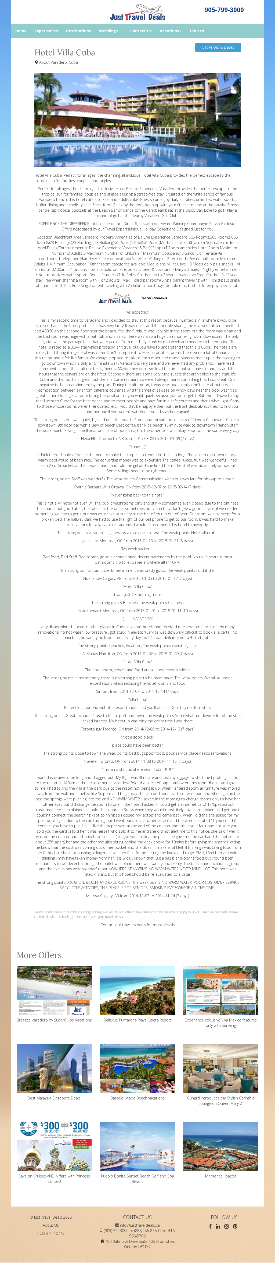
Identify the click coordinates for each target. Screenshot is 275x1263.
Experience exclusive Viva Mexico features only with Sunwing (221, 1022)
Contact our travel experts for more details (137, 924)
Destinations (78, 30)
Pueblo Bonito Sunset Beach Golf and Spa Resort (137, 1178)
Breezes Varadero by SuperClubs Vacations (54, 1020)
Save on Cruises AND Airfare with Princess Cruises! (54, 1178)
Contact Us (141, 30)
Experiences (46, 30)
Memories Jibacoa (220, 1176)
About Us (51, 1225)
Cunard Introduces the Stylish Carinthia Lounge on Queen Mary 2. (220, 1100)
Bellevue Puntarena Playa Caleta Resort (137, 1020)
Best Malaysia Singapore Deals (54, 1098)
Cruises (197, 30)
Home (21, 30)
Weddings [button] (109, 30)
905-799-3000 (224, 10)
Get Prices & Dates (218, 47)
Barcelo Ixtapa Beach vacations (137, 1098)
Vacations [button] (169, 30)
